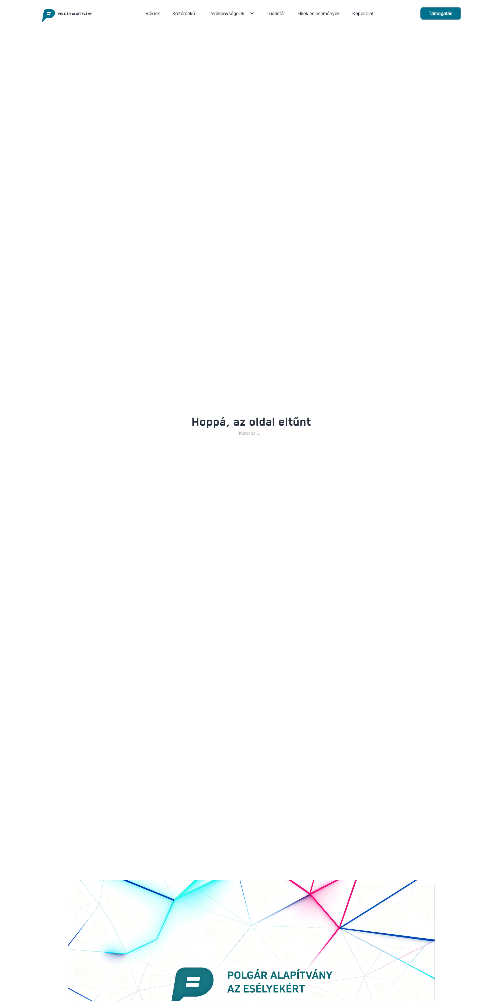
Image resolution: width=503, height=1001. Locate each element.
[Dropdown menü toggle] (252, 13)
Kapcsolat (362, 13)
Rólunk (152, 13)
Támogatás (440, 13)
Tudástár (275, 13)
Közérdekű (183, 13)
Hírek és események (318, 13)
